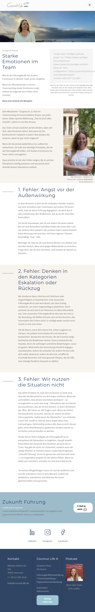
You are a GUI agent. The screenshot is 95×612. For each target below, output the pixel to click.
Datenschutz (43, 591)
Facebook (63, 541)
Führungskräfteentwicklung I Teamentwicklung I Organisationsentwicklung (50, 578)
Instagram (47, 541)
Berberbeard (88, 179)
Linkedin (32, 541)
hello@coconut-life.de (18, 583)
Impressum (42, 587)
